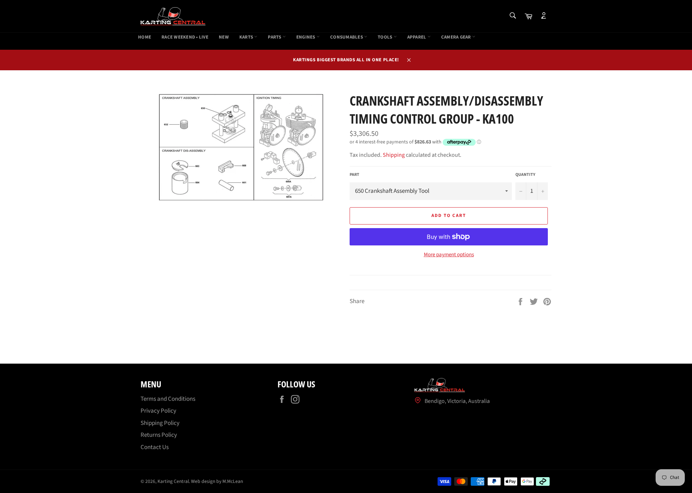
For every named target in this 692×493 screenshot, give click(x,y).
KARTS (246, 37)
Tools (386, 37)
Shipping (394, 155)
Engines (306, 37)
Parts (275, 37)
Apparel (417, 37)
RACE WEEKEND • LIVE (184, 37)
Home (144, 37)
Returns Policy (159, 435)
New (224, 37)
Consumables (347, 37)
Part (354, 175)
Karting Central (173, 481)
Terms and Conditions (168, 399)
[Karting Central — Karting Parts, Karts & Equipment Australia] (173, 16)
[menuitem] (144, 37)
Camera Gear (456, 37)
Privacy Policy (158, 411)
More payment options (449, 254)
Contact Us (155, 447)
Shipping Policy (160, 423)
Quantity (525, 175)
